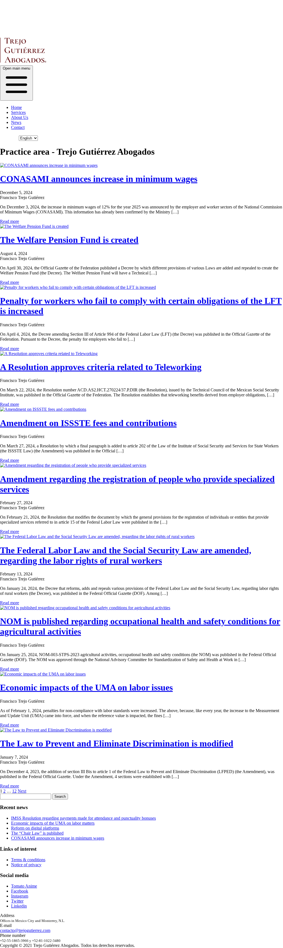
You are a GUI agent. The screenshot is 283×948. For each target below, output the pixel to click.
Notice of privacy (26, 864)
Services (18, 112)
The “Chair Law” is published (37, 833)
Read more (9, 221)
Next (22, 791)
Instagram (19, 896)
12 (14, 791)
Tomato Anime (24, 886)
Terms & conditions (28, 859)
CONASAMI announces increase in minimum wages (57, 838)
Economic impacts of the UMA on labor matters (53, 823)
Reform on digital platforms (35, 828)
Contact (18, 127)
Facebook (19, 891)
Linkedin (19, 906)
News (16, 122)
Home (16, 107)
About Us (19, 117)
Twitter (17, 901)
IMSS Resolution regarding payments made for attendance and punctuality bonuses (83, 818)
